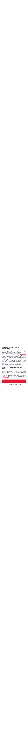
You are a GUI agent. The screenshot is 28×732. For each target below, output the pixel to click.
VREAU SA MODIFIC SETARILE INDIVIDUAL (14, 384)
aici (20, 360)
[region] (14, 366)
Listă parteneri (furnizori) (6, 377)
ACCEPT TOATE (14, 380)
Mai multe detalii (23, 354)
